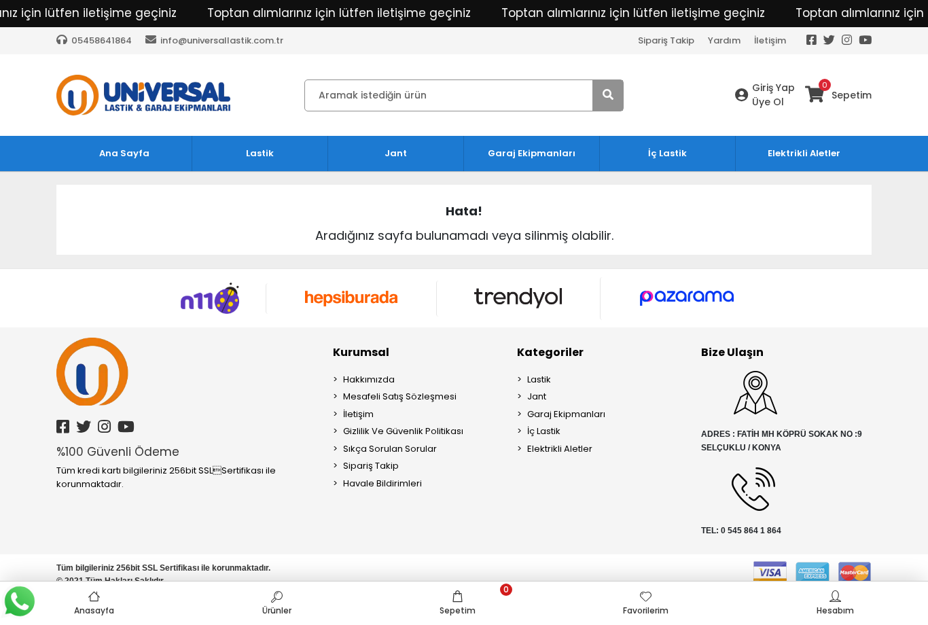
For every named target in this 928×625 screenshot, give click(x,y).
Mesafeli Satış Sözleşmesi (400, 396)
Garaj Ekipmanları (566, 414)
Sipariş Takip (666, 40)
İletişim (770, 40)
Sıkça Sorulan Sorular (390, 448)
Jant (536, 396)
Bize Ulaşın (732, 352)
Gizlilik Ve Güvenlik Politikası (403, 431)
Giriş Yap (773, 87)
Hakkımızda (369, 379)
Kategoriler (550, 352)
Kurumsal (361, 352)
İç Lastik (543, 431)
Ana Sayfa (124, 153)
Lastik (539, 379)
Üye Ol (768, 102)
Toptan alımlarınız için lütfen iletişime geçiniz (339, 13)
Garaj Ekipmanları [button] (531, 153)
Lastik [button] (260, 153)
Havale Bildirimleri (382, 483)
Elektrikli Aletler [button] (804, 153)
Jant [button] (396, 153)
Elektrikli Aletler (559, 448)
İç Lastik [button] (667, 153)
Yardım (724, 40)
